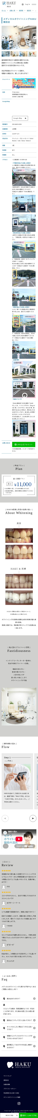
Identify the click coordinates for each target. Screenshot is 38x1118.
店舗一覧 (12, 10)
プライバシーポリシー (10, 1088)
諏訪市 (29, 10)
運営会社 (6, 1080)
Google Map (17, 118)
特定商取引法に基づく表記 (11, 1093)
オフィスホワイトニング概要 (12, 1097)
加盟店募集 (7, 1084)
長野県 (21, 10)
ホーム (4, 10)
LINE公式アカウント (25, 444)
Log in (27, 4)
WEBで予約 (9, 1115)
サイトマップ (7, 1076)
